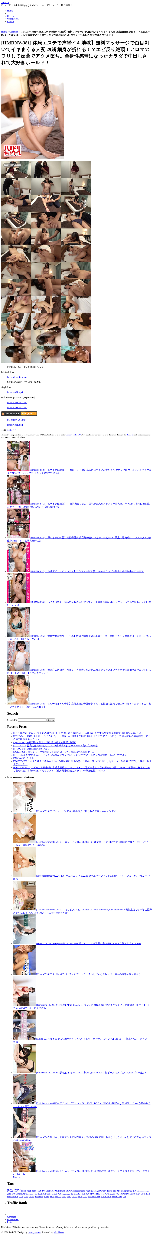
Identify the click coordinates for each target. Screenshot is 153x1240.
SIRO (67, 1190)
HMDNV (11, 430)
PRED (114, 1197)
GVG (85, 1197)
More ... (17, 1177)
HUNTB (108, 1197)
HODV (46, 1197)
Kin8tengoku (91, 1191)
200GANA (101, 1191)
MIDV (80, 1197)
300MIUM (20, 1194)
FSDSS (10, 1197)
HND (122, 1194)
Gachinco (29, 1194)
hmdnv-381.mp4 (15, 392)
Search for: (12, 720)
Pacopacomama (77, 1190)
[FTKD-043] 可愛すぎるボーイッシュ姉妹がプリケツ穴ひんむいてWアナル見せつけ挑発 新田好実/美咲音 (70, 755)
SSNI (49, 1194)
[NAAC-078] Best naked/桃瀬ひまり (31, 748)
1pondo (49, 1190)
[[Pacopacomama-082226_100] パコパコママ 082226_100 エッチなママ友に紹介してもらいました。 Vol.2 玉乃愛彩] (24, 875)
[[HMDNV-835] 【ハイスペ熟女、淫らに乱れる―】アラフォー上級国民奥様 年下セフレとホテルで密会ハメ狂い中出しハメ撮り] (18, 602)
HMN (52, 1197)
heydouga (66, 1194)
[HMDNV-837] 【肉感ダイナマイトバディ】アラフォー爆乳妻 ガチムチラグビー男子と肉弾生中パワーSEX (87, 571)
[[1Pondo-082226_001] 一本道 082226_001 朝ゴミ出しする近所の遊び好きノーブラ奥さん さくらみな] (24, 943)
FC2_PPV (13, 1190)
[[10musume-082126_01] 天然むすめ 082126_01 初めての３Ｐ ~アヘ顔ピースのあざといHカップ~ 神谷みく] (24, 1072)
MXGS (93, 1194)
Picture (10, 21)
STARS (77, 1194)
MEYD (54, 1194)
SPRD (69, 1197)
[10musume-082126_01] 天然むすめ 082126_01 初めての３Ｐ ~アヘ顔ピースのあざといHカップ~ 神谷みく (91, 1072)
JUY (87, 1194)
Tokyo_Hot (111, 1191)
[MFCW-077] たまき (23, 758)
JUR (124, 1197)
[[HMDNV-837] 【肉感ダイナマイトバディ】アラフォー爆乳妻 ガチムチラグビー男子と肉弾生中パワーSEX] (18, 571)
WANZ (108, 1194)
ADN (103, 1197)
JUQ (117, 1194)
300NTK (58, 1197)
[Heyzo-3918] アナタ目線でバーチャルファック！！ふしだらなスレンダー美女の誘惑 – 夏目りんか (88, 974)
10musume (58, 1190)
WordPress (59, 1232)
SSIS (98, 1194)
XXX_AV (140, 1194)
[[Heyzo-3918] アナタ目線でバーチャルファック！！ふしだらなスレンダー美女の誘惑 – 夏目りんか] (24, 974)
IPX (39, 1194)
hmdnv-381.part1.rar (17, 402)
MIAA (126, 1194)
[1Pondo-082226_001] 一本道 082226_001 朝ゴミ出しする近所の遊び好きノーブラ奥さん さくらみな (88, 943)
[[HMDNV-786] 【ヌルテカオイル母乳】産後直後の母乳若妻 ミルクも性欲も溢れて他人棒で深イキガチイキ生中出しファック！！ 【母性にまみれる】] (18, 703)
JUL (35, 1194)
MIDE (83, 1194)
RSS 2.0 (130, 435)
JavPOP (5, 2)
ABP (113, 1194)
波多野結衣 (129, 1191)
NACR (15, 1197)
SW (36, 1197)
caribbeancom (28, 1190)
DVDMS (96, 1197)
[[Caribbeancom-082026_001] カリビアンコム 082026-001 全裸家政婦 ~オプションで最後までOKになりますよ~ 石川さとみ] (24, 1171)
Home (10, 10)
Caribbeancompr (142, 1191)
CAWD (31, 1197)
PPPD (64, 1197)
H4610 (90, 1197)
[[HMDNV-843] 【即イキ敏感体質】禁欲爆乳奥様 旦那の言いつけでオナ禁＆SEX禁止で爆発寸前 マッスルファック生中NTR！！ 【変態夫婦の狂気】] (18, 537)
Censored (11, 16)
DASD (74, 1197)
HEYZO (41, 1190)
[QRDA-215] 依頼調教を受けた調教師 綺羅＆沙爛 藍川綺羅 (44, 742)
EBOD (43, 1194)
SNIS (103, 1194)
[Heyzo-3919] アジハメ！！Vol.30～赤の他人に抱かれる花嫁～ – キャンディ (76, 811)
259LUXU (11, 1194)
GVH (21, 1197)
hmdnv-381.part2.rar (17, 407)
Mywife (120, 1191)
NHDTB (147, 1194)
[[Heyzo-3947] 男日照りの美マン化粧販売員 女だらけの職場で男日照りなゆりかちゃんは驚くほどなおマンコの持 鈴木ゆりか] (24, 1137)
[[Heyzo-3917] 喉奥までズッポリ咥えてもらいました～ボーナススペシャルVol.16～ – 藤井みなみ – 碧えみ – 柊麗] (24, 1038)
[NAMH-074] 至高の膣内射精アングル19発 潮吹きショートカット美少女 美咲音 (55, 745)
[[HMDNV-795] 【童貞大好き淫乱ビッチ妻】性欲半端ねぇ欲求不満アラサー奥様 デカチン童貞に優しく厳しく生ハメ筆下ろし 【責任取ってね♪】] (18, 636)
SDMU (133, 1194)
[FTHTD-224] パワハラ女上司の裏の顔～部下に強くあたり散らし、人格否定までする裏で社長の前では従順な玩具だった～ (79, 733)
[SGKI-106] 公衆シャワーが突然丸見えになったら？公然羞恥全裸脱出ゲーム (54, 752)
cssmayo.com (34, 1232)
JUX (59, 1194)
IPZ (72, 1194)
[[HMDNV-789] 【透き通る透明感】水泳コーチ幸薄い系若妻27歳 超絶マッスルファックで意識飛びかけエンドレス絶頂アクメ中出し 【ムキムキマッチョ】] (18, 670)
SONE (40, 1197)
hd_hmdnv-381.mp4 (16, 377)
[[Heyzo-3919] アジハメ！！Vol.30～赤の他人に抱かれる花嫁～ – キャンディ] (24, 811)
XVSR (119, 1197)
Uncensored (13, 18)
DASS (26, 1197)
